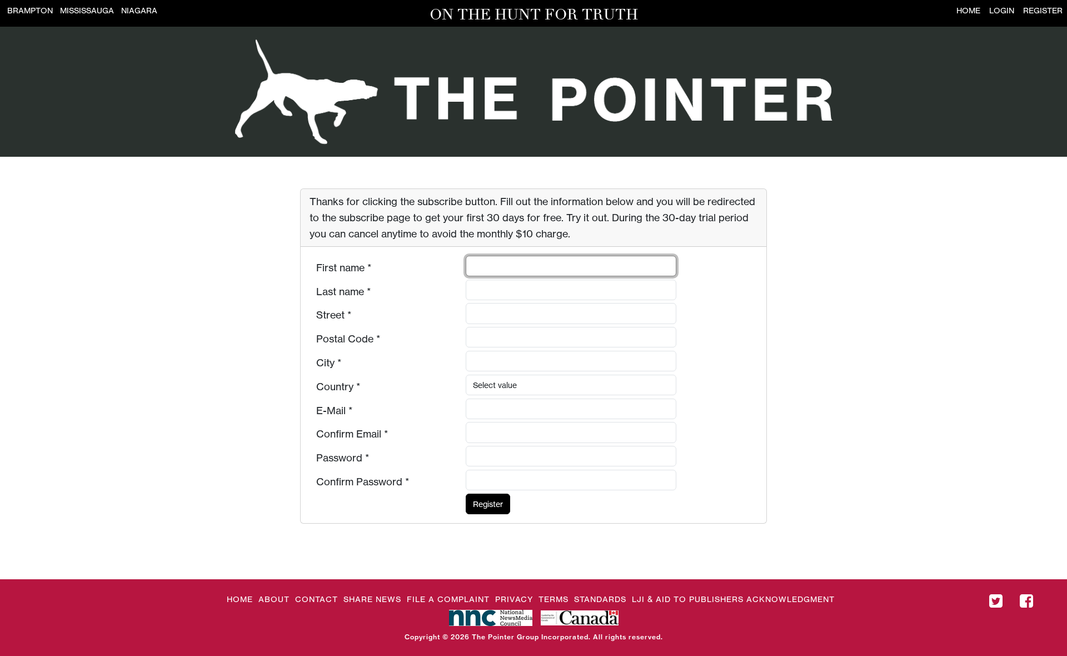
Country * (338, 386)
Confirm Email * (352, 434)
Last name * (343, 291)
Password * (342, 457)
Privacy (514, 599)
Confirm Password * (362, 481)
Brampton (30, 10)
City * (328, 362)
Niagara (139, 10)
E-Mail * (334, 410)
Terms (554, 599)
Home (968, 10)
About (274, 599)
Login (1001, 10)
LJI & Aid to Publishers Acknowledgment (733, 599)
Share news (372, 599)
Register (1043, 10)
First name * (343, 267)
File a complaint (448, 599)
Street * (333, 315)
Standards (600, 599)
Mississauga (87, 10)
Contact (316, 599)
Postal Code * (348, 338)
